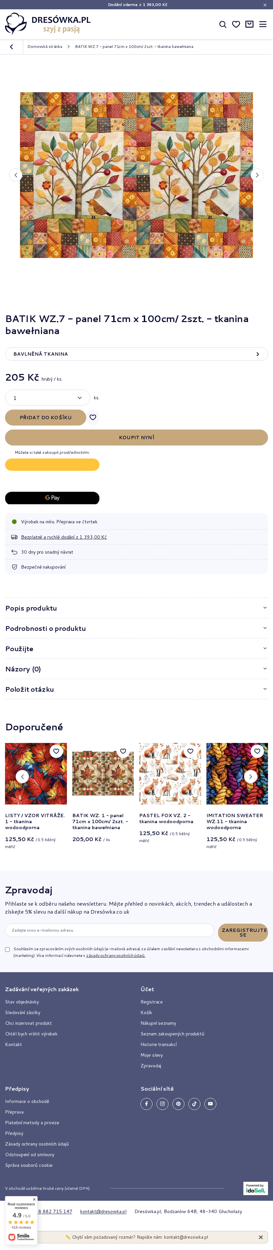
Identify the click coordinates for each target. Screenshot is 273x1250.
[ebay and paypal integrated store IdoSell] (255, 1188)
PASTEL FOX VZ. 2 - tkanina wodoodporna (166, 818)
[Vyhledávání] (222, 24)
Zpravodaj (28, 890)
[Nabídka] (262, 24)
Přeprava (14, 1112)
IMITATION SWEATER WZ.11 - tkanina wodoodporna (234, 821)
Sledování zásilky (22, 1012)
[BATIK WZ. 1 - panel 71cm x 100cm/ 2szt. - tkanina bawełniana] (103, 774)
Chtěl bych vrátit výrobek (31, 1033)
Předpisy (14, 1133)
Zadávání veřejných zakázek (42, 989)
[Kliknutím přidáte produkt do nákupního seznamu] (93, 418)
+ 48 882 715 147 (51, 1211)
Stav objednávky (22, 1001)
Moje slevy (151, 1055)
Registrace (151, 1001)
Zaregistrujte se (244, 932)
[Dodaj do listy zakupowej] (56, 751)
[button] (15, 175)
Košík (146, 1012)
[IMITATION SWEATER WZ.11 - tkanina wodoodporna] (237, 774)
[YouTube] (210, 1104)
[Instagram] (162, 1104)
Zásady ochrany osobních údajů (37, 1144)
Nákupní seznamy (158, 1023)
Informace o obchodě (27, 1101)
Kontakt (13, 1044)
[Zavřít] (261, 1237)
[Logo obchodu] (48, 24)
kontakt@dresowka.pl (103, 1211)
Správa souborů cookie (29, 1165)
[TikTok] (194, 1104)
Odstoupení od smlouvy (29, 1154)
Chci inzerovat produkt (28, 1023)
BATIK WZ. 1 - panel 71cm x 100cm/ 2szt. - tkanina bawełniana (100, 821)
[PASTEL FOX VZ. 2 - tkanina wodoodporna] (170, 774)
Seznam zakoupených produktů (172, 1033)
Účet (147, 989)
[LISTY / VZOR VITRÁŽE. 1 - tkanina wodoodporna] (36, 774)
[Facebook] (146, 1104)
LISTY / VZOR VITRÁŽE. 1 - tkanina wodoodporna (35, 821)
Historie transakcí (158, 1044)
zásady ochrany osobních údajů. (115, 955)
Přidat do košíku (46, 417)
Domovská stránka (44, 46)
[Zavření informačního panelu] (264, 4)
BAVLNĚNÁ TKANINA (40, 354)
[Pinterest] (178, 1104)
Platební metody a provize (32, 1122)
